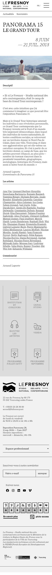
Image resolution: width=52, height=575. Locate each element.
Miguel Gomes (10, 218)
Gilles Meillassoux (12, 229)
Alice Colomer (24, 202)
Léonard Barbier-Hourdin (26, 191)
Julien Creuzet (10, 205)
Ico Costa (37, 202)
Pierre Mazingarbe (37, 227)
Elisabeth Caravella (22, 199)
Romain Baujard (35, 194)
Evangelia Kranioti (36, 224)
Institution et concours (14, 305)
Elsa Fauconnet (18, 213)
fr (38, 6)
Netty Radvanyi (19, 235)
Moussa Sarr (25, 243)
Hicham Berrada (29, 196)
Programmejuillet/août (14, 362)
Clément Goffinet (39, 216)
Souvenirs (22, 14)
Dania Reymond (28, 237)
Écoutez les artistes (14, 333)
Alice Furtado (21, 216)
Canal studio (37, 306)
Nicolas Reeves (11, 237)
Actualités (8, 14)
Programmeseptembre (37, 362)
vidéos (37, 332)
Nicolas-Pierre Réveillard (27, 240)
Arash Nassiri (19, 232)
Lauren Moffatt (31, 229)
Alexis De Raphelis (26, 207)
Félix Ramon (35, 235)
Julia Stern (17, 246)
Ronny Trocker (32, 246)
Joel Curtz (24, 205)
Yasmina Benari (11, 196)
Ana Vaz (7, 191)
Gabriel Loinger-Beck (14, 227)
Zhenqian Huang (16, 224)
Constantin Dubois (25, 210)
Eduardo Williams (22, 248)
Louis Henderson (19, 221)
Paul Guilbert (26, 218)
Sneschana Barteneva (14, 194)
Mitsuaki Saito (10, 243)
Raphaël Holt (37, 221)
